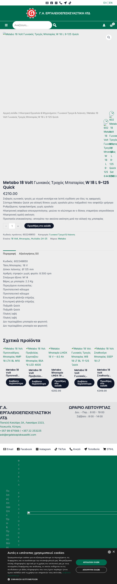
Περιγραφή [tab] (9, 253)
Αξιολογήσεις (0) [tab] (29, 253)
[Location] (65, 3)
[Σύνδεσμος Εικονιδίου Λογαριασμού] (104, 25)
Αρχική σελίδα (10, 113)
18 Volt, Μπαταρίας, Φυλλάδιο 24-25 (29, 238)
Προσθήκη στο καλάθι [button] (60, 383)
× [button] (113, 552)
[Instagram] (56, 3)
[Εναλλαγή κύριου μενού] (6, 25)
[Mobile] (60, 3)
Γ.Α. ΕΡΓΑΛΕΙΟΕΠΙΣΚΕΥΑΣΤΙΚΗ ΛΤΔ (64, 13)
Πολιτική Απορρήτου (8, 502)
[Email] (47, 3)
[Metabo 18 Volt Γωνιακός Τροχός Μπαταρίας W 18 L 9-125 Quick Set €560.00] (111, 113)
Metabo (62, 238)
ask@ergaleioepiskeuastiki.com (18, 434)
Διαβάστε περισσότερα (16, 382)
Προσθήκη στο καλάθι (39, 225)
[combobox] (109, 552)
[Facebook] (51, 3)
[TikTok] (70, 3)
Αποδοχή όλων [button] (91, 562)
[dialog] (58, 566)
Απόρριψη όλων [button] (91, 569)
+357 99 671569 (9, 430)
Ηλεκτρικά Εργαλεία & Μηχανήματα (37, 113)
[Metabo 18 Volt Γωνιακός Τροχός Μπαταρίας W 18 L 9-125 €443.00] (106, 121)
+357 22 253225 (31, 430)
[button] (109, 37)
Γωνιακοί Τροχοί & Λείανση (71, 113)
